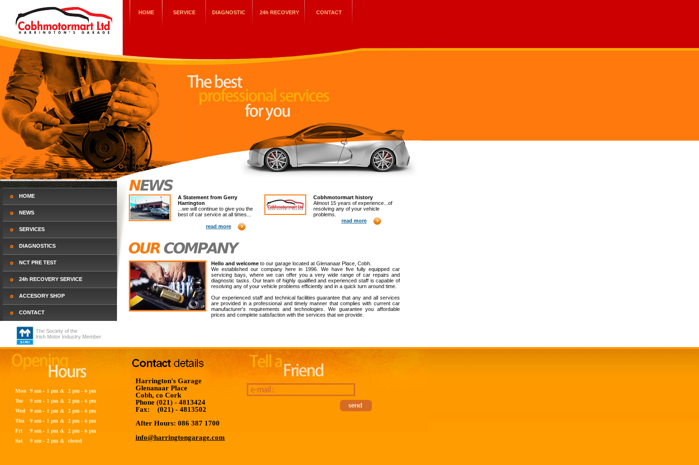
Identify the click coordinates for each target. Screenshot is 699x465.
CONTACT (329, 12)
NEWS (26, 212)
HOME (146, 12)
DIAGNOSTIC (228, 12)
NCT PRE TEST (38, 262)
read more (218, 226)
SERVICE (184, 12)
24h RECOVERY (279, 12)
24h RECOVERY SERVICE (50, 279)
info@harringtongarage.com (180, 437)
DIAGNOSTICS (37, 246)
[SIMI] (25, 343)
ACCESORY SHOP (42, 296)
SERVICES (32, 229)
